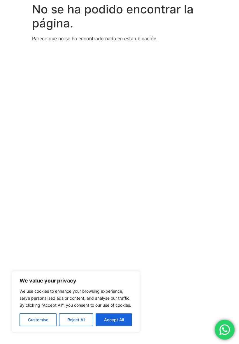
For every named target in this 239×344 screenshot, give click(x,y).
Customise (38, 319)
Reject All (76, 319)
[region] (76, 301)
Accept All (114, 319)
